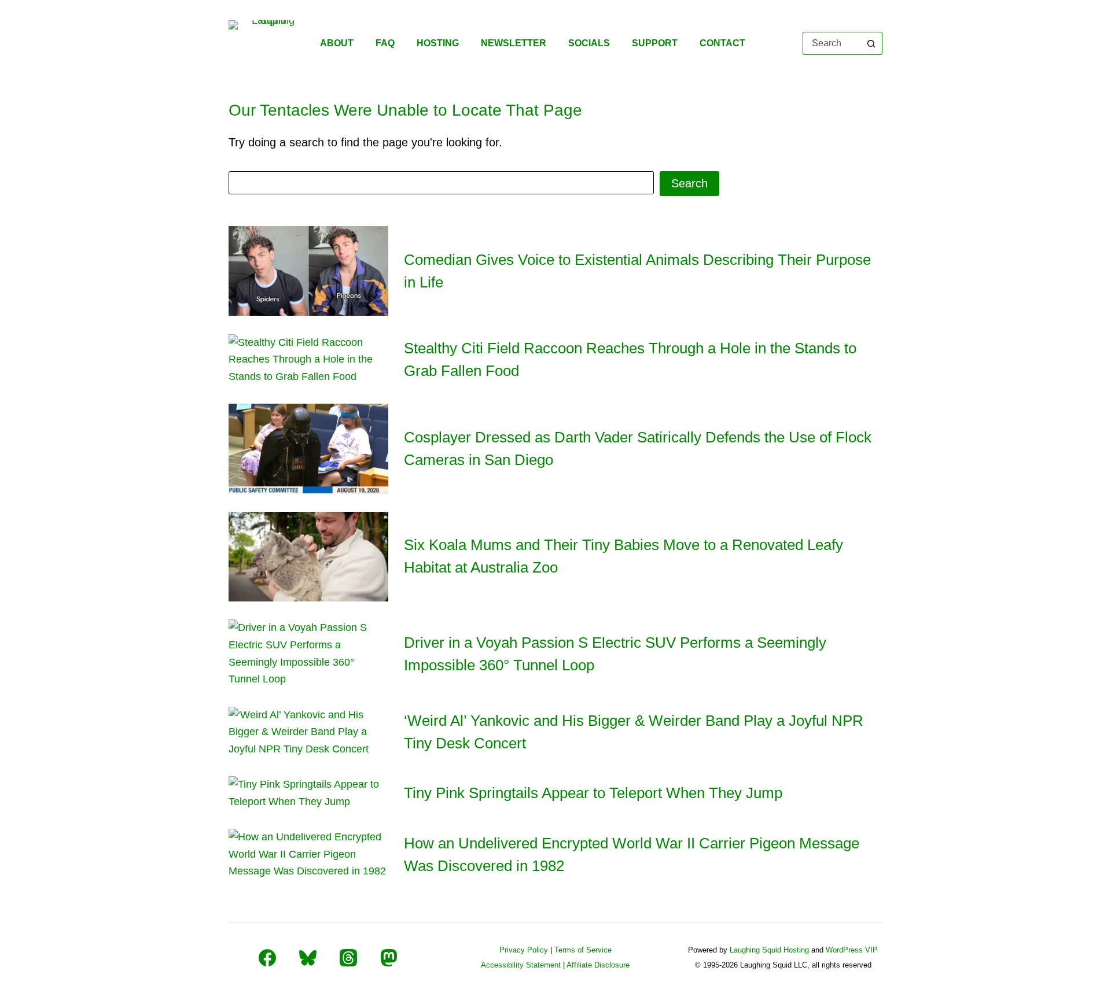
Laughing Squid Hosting (769, 950)
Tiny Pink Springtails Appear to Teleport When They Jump (593, 793)
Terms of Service (583, 950)
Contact (722, 43)
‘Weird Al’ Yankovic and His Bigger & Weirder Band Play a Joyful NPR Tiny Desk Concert (633, 732)
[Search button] (871, 43)
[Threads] (348, 957)
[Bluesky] (308, 957)
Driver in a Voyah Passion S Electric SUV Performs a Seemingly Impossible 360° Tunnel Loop (615, 654)
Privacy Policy (523, 950)
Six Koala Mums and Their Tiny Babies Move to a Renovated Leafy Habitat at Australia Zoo (623, 556)
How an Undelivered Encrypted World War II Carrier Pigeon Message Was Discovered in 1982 (631, 854)
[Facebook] (267, 957)
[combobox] (831, 43)
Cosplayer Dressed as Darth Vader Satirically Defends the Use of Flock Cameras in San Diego (637, 448)
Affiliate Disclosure (598, 965)
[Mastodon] (389, 957)
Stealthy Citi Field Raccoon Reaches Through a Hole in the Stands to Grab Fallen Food (630, 359)
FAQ (385, 43)
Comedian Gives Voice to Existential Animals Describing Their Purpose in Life (637, 271)
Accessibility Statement (521, 965)
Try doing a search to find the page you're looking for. (365, 142)
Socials (589, 43)
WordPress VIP (852, 950)
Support (655, 43)
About (337, 43)
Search (689, 183)
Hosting (438, 43)
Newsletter (513, 43)
